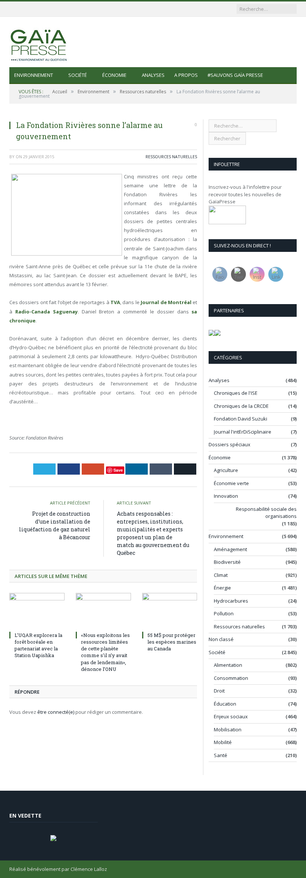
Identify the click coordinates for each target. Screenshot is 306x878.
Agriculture (226, 470)
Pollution (224, 613)
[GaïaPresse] (39, 41)
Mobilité (223, 742)
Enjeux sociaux (231, 716)
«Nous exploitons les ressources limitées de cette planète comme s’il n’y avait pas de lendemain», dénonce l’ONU (105, 652)
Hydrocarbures (231, 600)
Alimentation (228, 665)
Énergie (222, 587)
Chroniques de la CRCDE (241, 406)
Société (77, 75)
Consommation (231, 678)
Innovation (226, 496)
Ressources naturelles (171, 156)
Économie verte (231, 483)
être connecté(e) (55, 712)
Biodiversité (227, 562)
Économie (114, 75)
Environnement (33, 75)
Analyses (153, 75)
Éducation (225, 703)
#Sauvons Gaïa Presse (235, 75)
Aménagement (230, 549)
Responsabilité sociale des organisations (266, 513)
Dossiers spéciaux (229, 444)
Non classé (221, 639)
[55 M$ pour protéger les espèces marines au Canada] (169, 611)
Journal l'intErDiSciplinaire (242, 431)
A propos (186, 75)
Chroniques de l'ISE (235, 393)
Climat (221, 575)
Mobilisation (227, 729)
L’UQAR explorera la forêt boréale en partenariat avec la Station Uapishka (38, 645)
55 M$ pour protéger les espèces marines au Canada (171, 642)
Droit (219, 690)
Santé (220, 755)
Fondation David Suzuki (240, 418)
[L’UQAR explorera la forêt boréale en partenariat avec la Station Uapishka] (37, 611)
